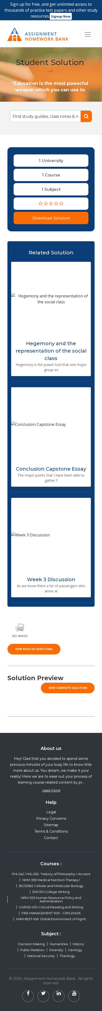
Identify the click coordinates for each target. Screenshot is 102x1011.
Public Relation (32, 950)
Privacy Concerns (51, 818)
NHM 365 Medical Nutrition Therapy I (51, 880)
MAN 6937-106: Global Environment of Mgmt (51, 919)
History (78, 944)
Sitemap (51, 825)
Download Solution (51, 218)
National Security (41, 956)
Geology (75, 950)
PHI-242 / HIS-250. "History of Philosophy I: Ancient (51, 874)
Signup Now (61, 16)
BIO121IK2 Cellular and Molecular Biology (51, 886)
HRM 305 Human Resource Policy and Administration (51, 899)
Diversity (56, 950)
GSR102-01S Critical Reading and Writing (51, 907)
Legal (51, 812)
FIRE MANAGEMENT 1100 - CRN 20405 (51, 913)
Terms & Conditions (51, 831)
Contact (51, 838)
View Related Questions (34, 649)
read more (51, 790)
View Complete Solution (68, 688)
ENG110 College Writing (51, 891)
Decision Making (31, 944)
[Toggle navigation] (88, 34)
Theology (67, 956)
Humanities (59, 944)
